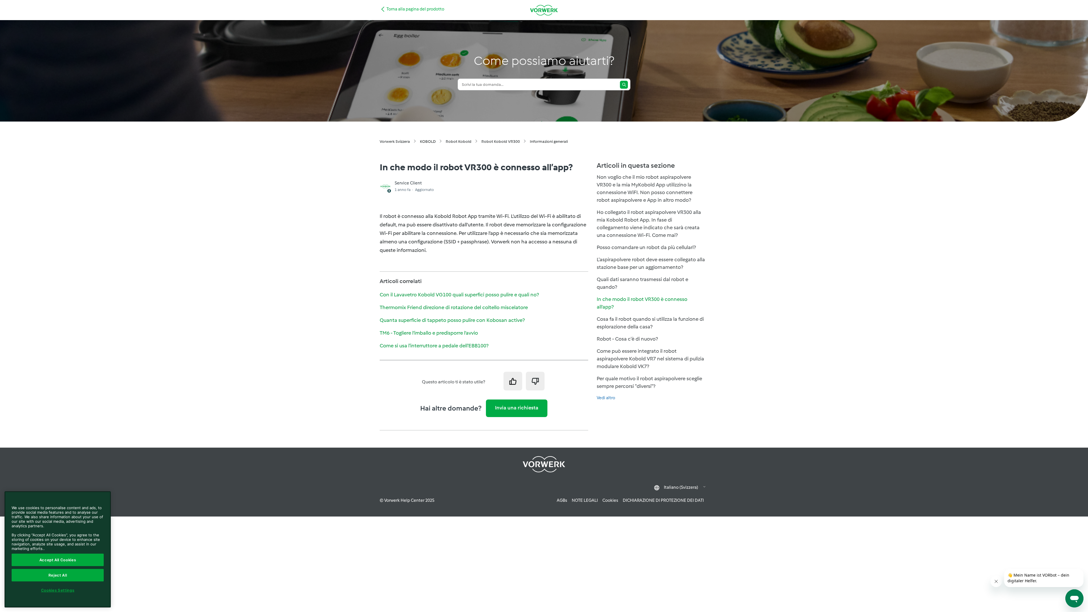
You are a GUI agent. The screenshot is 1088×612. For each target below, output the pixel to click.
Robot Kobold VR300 (500, 141)
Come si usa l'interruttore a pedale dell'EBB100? (434, 346)
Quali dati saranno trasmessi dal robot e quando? (642, 283)
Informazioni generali (549, 141)
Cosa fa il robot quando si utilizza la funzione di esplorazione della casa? (650, 323)
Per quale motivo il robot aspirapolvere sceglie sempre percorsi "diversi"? (649, 382)
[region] (58, 549)
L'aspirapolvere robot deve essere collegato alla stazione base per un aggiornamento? (651, 263)
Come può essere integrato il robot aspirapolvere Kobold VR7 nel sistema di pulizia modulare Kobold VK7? (650, 358)
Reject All (57, 575)
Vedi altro (606, 397)
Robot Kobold (458, 141)
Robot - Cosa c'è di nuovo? (627, 339)
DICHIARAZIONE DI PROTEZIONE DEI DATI (663, 500)
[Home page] (544, 10)
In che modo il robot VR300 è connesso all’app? (642, 303)
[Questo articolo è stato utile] (512, 381)
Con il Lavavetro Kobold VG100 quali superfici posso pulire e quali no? (459, 295)
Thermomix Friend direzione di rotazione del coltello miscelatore (454, 307)
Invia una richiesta (516, 408)
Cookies (610, 500)
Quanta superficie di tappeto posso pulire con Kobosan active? (452, 320)
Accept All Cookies (57, 560)
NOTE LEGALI (585, 500)
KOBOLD (428, 141)
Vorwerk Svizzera (395, 141)
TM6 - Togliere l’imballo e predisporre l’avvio (429, 333)
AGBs (562, 500)
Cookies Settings (58, 590)
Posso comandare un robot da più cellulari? (646, 247)
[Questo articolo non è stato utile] (535, 381)
